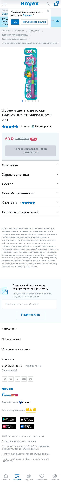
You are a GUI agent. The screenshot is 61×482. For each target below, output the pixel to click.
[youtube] (23, 379)
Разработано (10, 402)
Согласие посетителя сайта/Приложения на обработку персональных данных (26, 447)
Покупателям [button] (10, 339)
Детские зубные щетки (14, 39)
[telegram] (4, 379)
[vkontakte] (10, 379)
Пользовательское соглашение (19, 441)
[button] (22, 101)
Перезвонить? (9, 370)
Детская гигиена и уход (15, 35)
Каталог (19, 31)
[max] (30, 379)
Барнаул (28, 15)
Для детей (34, 31)
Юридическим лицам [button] (15, 349)
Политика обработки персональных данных (26, 454)
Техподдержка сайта (14, 410)
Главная (6, 31)
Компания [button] (8, 329)
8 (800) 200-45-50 (12, 366)
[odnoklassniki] (17, 379)
